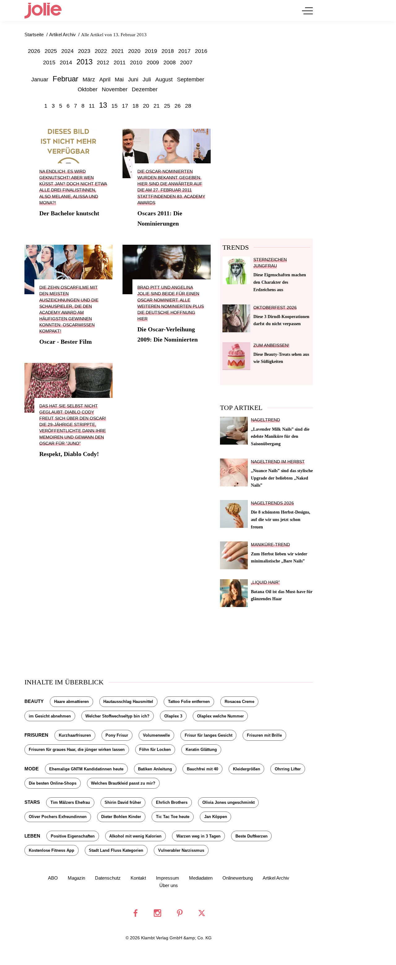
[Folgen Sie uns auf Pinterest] (180, 913)
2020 (134, 51)
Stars (32, 802)
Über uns (168, 885)
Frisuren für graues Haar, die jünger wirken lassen (77, 749)
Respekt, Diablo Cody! (69, 453)
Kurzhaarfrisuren (75, 735)
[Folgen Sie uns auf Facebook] (135, 913)
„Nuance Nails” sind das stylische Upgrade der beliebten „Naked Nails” (282, 478)
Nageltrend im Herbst (278, 461)
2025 (51, 51)
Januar (39, 79)
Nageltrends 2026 (272, 503)
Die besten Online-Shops (52, 783)
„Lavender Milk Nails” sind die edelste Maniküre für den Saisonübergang (280, 436)
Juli (147, 79)
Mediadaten (201, 878)
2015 (49, 62)
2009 (153, 62)
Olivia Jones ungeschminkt (228, 802)
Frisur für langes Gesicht (208, 735)
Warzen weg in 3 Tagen (198, 836)
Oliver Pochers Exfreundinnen (58, 816)
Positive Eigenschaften (73, 836)
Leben (32, 835)
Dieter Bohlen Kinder (121, 816)
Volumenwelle (156, 735)
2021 (117, 51)
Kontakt (138, 878)
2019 (151, 51)
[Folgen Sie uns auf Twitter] (202, 913)
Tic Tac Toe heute (172, 816)
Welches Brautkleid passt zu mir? (123, 783)
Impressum (167, 878)
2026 (34, 51)
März (89, 79)
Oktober (87, 89)
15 (114, 106)
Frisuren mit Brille (264, 735)
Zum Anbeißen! (271, 345)
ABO (53, 878)
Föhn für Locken (155, 749)
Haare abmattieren (71, 701)
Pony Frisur (116, 735)
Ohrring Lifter (288, 769)
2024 (67, 51)
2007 (186, 62)
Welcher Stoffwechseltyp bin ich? (117, 716)
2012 (103, 62)
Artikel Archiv (276, 878)
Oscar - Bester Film (65, 341)
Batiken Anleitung (155, 769)
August (164, 79)
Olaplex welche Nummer (220, 716)
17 (125, 106)
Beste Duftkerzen (251, 836)
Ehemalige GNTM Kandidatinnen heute (86, 769)
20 (146, 106)
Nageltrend (265, 420)
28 (188, 106)
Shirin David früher (123, 802)
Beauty (34, 701)
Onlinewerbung (237, 878)
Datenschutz (108, 878)
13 (103, 105)
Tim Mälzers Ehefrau (70, 802)
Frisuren (36, 735)
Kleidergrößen (246, 769)
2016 (201, 51)
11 (92, 106)
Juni (133, 79)
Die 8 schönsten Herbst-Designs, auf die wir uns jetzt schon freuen (280, 519)
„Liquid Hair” (265, 582)
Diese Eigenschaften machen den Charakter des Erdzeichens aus (279, 282)
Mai (119, 79)
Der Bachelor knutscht (69, 213)
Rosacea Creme (239, 701)
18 (135, 106)
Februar (65, 79)
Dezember (144, 89)
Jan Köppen (215, 816)
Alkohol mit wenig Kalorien (135, 836)
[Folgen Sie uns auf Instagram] (157, 913)
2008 (169, 62)
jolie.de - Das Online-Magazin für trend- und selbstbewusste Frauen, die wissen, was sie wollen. (43, 10)
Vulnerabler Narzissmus (181, 850)
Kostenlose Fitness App (51, 850)
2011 (120, 62)
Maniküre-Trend (270, 544)
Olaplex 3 (173, 716)
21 (156, 106)
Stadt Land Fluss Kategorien (116, 850)
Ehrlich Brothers (171, 802)
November (114, 89)
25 (167, 106)
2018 (167, 51)
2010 (136, 62)
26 (177, 106)
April (104, 79)
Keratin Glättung (201, 749)
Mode (31, 768)
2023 (84, 51)
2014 (66, 62)
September (190, 79)
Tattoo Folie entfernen (189, 701)
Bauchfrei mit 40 (202, 769)
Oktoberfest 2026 (275, 307)
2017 (184, 51)
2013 (84, 62)
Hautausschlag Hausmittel (128, 701)
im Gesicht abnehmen (50, 716)
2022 (101, 51)
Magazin (76, 878)
